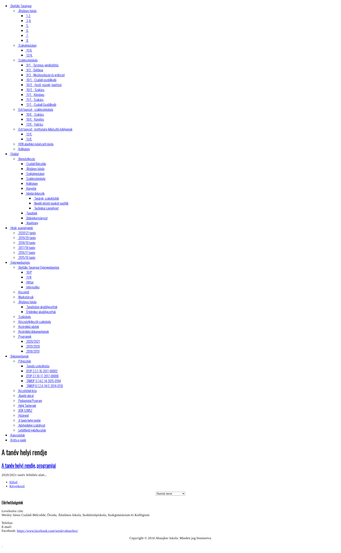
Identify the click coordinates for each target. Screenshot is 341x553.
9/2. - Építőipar (34, 69)
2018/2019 (32, 351)
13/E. (29, 139)
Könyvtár (31, 188)
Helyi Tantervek (27, 405)
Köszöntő (24, 292)
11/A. (29, 50)
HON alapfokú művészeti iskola (36, 144)
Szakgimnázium (28, 45)
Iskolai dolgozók (35, 193)
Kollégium (24, 148)
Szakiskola (25, 316)
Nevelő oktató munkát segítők (51, 203)
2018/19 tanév (27, 242)
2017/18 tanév (27, 247)
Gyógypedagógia (20, 262)
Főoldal (15, 153)
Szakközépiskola (28, 60)
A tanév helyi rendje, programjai (29, 465)
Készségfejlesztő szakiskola (35, 321)
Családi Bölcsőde (36, 163)
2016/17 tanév (27, 252)
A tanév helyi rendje (30, 420)
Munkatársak (26, 296)
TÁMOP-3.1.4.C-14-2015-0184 (43, 380)
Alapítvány (32, 222)
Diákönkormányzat (37, 218)
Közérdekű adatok (29, 326)
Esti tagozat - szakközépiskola (36, 109)
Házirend (24, 415)
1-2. (28, 15)
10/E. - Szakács (35, 114)
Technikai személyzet (46, 208)
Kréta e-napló (18, 440)
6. (27, 30)
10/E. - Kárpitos (35, 119)
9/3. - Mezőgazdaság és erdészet (45, 74)
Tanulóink (31, 213)
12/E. (29, 134)
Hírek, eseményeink (22, 227)
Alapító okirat (26, 395)
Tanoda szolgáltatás (38, 366)
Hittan (30, 282)
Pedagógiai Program (30, 400)
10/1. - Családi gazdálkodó (41, 79)
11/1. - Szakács (35, 99)
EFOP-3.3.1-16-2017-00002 (42, 370)
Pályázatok (25, 361)
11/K (29, 277)
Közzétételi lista (28, 390)
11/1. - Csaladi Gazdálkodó (41, 104)
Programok (25, 336)
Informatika (32, 287)
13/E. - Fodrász (34, 124)
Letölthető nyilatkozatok (32, 430)
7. (27, 35)
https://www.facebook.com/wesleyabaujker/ (47, 531)
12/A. (29, 55)
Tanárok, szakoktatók (46, 198)
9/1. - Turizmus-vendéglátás (42, 65)
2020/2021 (33, 341)
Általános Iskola (28, 10)
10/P (29, 272)
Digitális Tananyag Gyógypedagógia (39, 267)
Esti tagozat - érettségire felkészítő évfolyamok (45, 129)
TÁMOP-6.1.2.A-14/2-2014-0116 (44, 385)
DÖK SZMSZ (25, 410)
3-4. (28, 20)
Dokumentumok (20, 356)
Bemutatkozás (27, 158)
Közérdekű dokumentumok (34, 331)
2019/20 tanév (27, 237)
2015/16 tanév (27, 257)
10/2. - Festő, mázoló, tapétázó (44, 84)
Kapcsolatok (18, 435)
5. (27, 25)
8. (27, 40)
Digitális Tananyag (21, 5)
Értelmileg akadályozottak (41, 311)
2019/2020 (33, 346)
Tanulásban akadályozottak (41, 306)
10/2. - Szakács (35, 89)
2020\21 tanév (27, 232)
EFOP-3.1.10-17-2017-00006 (42, 375)
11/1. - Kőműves (35, 94)
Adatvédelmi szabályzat (32, 425)
